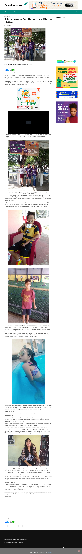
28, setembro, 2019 (7, 25)
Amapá (9, 11)
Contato (44, 11)
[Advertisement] (28, 508)
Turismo (30, 11)
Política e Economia (22, 11)
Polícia (14, 11)
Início (5, 11)
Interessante (37, 11)
